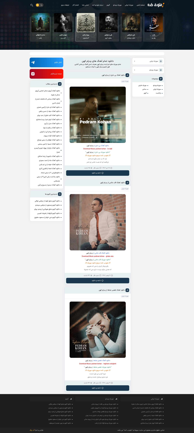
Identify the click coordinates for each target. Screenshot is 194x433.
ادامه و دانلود (96, 173)
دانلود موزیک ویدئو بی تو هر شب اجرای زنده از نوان (101, 415)
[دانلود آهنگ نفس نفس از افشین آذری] (40, 22)
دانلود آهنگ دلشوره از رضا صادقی (49, 156)
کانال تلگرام (58, 62)
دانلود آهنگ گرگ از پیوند (52, 136)
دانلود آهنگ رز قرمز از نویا (51, 128)
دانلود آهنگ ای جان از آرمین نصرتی (48, 107)
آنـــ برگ (32, 430)
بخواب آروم (131, 36)
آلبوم (108, 5)
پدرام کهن (90, 145)
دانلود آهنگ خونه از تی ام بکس (49, 164)
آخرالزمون (108, 36)
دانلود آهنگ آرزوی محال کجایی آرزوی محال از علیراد (47, 93)
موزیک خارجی (142, 85)
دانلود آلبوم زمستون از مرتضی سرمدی (47, 205)
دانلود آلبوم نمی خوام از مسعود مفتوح (47, 217)
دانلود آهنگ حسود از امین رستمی (49, 144)
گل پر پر (85, 36)
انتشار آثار (76, 5)
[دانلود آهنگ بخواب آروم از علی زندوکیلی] (131, 22)
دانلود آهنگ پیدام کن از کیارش (50, 132)
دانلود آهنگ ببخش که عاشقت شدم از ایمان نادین (47, 101)
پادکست (158, 93)
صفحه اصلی (141, 5)
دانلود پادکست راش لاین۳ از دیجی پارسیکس (48, 179)
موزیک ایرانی (129, 5)
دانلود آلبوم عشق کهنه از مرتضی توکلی (47, 201)
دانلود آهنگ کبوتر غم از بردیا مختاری (48, 119)
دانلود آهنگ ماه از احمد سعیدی (49, 160)
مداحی (144, 89)
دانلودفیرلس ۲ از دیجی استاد (50, 173)
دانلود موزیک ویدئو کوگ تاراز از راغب (105, 423)
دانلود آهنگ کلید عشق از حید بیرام (48, 115)
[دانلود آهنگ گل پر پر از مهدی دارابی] (86, 22)
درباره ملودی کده (97, 5)
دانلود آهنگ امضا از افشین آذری (49, 168)
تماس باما (85, 5)
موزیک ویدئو (117, 5)
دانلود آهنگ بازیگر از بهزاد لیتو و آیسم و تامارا (47, 150)
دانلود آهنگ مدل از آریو (52, 123)
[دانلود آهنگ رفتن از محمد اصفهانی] (63, 22)
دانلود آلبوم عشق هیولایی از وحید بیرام (47, 209)
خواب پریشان (154, 36)
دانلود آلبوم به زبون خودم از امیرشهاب (60, 423)
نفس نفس (40, 36)
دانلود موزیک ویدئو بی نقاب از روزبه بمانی (103, 404)
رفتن (63, 36)
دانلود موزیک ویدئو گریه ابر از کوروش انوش (103, 408)
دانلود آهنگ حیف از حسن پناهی (49, 111)
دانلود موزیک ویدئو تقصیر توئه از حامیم (104, 412)
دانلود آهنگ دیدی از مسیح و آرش (49, 185)
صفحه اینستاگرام (56, 74)
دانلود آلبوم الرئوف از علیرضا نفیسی (48, 213)
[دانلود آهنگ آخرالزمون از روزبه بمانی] (108, 22)
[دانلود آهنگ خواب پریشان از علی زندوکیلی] (153, 22)
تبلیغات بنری (65, 5)
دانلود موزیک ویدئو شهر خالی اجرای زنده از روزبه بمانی (100, 419)
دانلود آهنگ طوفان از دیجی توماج (48, 140)
